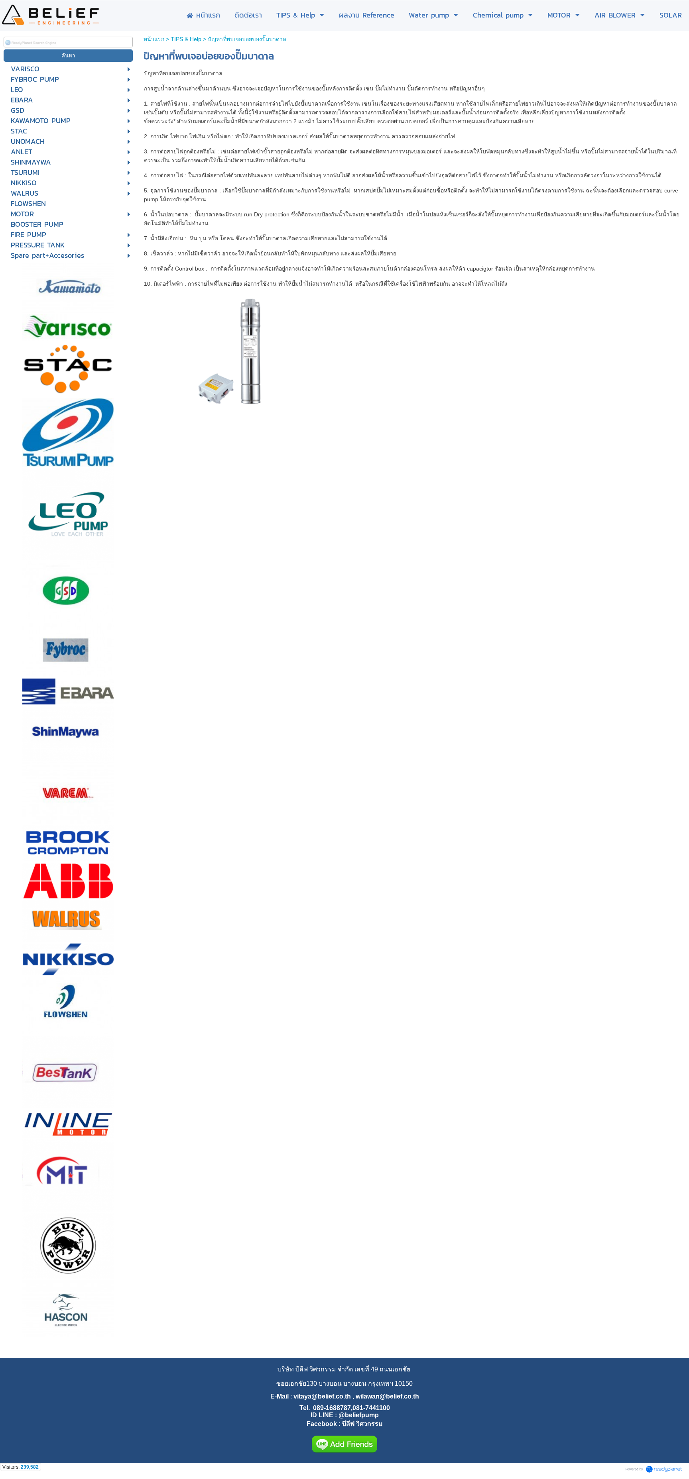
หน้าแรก (154, 39)
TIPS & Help (186, 39)
